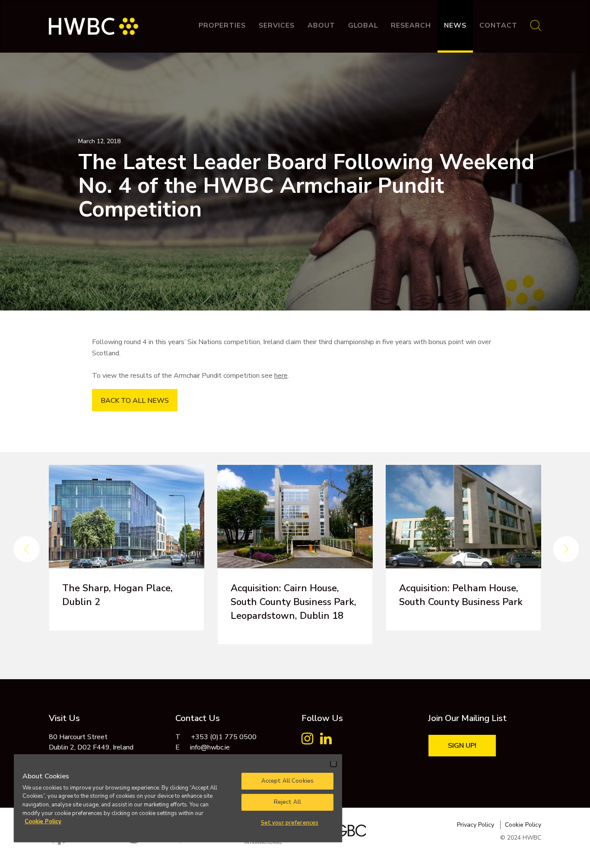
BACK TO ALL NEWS (135, 400)
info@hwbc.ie (210, 747)
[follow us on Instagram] (307, 741)
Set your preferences (290, 823)
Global (363, 25)
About (321, 25)
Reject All (287, 802)
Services (277, 25)
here (281, 375)
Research (411, 25)
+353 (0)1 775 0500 (224, 737)
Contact (498, 25)
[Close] (333, 763)
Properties (222, 25)
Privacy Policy (475, 825)
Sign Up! (462, 745)
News (455, 25)
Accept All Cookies (287, 781)
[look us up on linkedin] (326, 741)
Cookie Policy (523, 825)
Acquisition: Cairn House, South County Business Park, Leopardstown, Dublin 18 (293, 602)
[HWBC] (93, 22)
